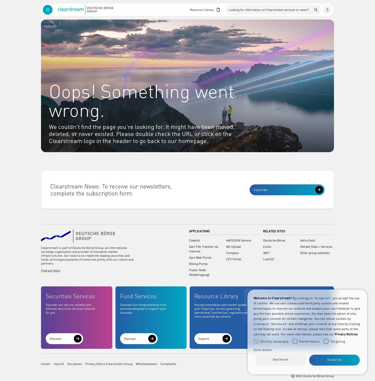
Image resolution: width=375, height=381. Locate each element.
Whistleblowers (146, 364)
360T (266, 253)
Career (45, 364)
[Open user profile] (327, 10)
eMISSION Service (238, 240)
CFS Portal (233, 259)
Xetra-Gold (307, 240)
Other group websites (315, 253)
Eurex (267, 247)
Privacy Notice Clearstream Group (109, 364)
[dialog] (307, 332)
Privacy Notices (346, 334)
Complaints (168, 364)
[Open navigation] (50, 10)
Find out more (50, 270)
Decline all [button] (280, 359)
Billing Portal (198, 264)
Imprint (59, 364)
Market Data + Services (316, 247)
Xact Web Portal (200, 257)
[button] (307, 349)
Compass (232, 253)
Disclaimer (74, 364)
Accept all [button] (334, 359)
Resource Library (202, 10)
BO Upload (233, 247)
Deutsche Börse (274, 240)
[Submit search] (316, 10)
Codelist (194, 240)
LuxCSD (268, 259)
